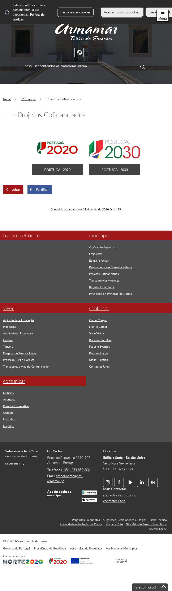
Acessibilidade (158, 529)
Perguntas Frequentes (86, 520)
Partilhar (42, 189)
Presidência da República (50, 548)
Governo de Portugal (16, 548)
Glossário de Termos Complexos (146, 524)
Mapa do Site (114, 524)
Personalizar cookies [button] (75, 12)
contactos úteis (114, 500)
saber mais (13, 463)
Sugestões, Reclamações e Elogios (124, 520)
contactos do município (120, 495)
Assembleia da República (86, 548)
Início (7, 99)
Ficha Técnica (158, 520)
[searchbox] (86, 66)
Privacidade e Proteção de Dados (81, 524)
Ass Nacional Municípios (121, 548)
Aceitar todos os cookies (122, 12)
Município (28, 99)
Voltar (16, 189)
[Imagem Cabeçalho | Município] (86, 42)
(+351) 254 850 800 (75, 469)
